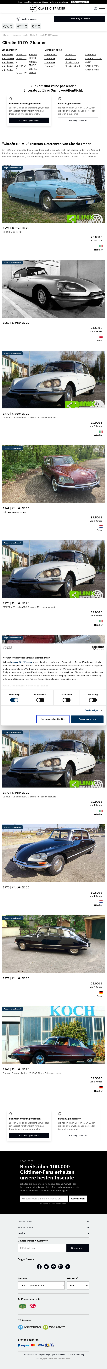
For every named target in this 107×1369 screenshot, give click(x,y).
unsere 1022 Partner (21, 662)
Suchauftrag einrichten (80, 18)
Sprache (22, 1278)
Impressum (28, 1354)
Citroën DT (7, 66)
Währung (72, 1278)
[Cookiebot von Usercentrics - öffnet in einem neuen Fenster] (91, 648)
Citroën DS (70, 58)
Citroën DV (7, 70)
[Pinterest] (53, 1266)
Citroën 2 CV (50, 54)
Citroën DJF (8, 58)
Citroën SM (90, 54)
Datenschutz (61, 1354)
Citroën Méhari (72, 66)
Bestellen (76, 1248)
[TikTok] (67, 1266)
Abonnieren (78, 1198)
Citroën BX (49, 62)
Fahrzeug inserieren (78, 120)
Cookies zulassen (87, 719)
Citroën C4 (49, 66)
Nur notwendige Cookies (53, 719)
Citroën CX (70, 54)
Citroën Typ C (92, 65)
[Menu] (95, 8)
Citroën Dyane (72, 62)
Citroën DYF (22, 73)
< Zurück (6, 35)
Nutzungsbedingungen (45, 1354)
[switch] (40, 700)
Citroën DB (7, 54)
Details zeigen (91, 710)
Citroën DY (21, 54)
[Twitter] (46, 1266)
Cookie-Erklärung (76, 1354)
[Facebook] (39, 1266)
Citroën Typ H (92, 69)
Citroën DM (8, 62)
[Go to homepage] (47, 8)
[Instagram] (60, 1266)
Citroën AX (49, 58)
